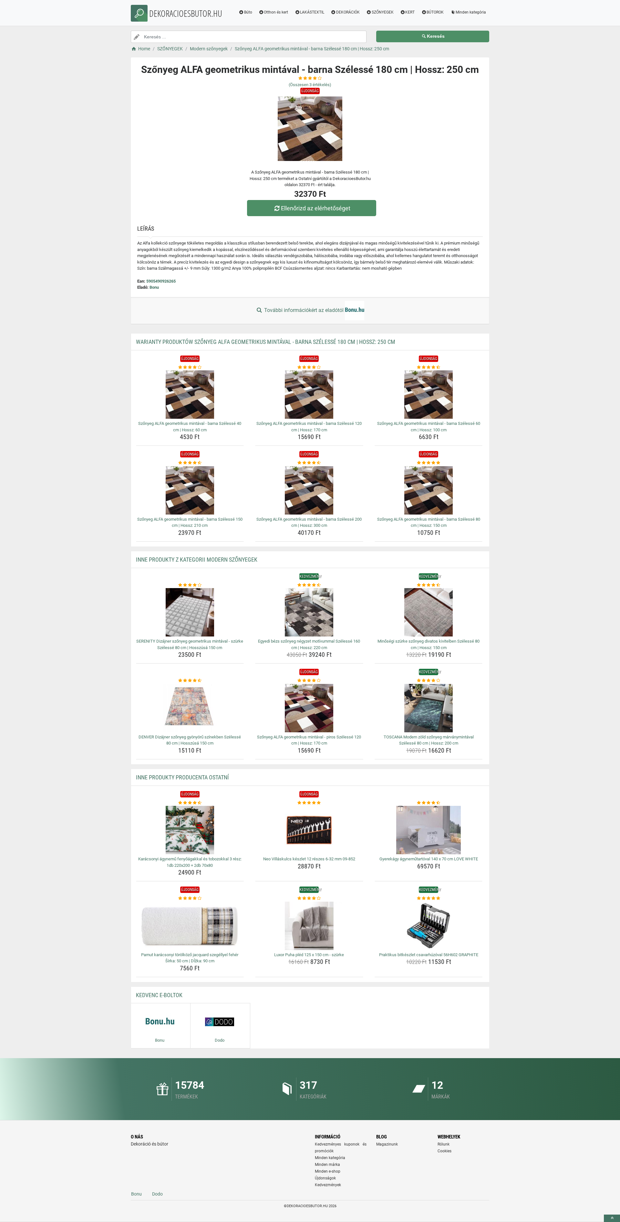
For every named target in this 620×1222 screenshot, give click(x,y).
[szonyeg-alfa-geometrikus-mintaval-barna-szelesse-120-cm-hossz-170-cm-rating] (309, 367)
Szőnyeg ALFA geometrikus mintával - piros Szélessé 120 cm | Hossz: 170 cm (309, 740)
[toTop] (612, 1218)
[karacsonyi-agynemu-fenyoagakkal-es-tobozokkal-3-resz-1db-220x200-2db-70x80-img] (190, 830)
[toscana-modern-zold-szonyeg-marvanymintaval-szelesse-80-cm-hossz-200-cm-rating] (428, 680)
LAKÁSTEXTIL (312, 12)
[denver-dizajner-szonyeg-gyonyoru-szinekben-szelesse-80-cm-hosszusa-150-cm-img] (190, 708)
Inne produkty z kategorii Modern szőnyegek (196, 559)
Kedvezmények (328, 1185)
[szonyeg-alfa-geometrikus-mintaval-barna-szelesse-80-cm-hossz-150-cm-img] (428, 490)
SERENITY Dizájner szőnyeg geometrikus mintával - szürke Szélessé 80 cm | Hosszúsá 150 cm (189, 644)
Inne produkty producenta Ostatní (182, 777)
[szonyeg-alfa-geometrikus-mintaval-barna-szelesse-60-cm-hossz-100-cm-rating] (428, 367)
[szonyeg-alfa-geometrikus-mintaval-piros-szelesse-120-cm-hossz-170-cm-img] (309, 708)
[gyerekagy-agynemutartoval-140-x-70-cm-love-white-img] (428, 830)
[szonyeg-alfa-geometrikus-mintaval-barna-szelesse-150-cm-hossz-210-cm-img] (190, 490)
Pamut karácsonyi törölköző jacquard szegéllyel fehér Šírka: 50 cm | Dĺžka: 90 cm (189, 958)
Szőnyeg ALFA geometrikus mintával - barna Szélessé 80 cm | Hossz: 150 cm (428, 522)
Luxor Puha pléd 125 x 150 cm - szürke (309, 954)
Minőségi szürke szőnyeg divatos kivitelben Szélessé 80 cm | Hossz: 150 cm (428, 644)
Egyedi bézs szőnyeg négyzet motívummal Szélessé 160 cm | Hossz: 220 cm (309, 644)
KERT (410, 12)
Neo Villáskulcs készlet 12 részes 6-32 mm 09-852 (309, 858)
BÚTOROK (435, 12)
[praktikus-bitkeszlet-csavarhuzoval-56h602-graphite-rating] (428, 898)
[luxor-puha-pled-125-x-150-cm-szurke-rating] (309, 898)
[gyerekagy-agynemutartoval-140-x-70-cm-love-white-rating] (428, 803)
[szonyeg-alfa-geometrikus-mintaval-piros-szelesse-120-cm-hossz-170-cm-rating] (309, 680)
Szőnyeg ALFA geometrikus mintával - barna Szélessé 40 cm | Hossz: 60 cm (189, 426)
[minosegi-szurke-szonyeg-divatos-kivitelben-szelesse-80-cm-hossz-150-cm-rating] (428, 585)
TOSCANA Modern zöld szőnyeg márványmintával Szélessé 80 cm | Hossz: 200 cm (429, 740)
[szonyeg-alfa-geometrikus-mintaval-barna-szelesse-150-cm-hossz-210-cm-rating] (190, 463)
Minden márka (327, 1164)
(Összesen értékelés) (310, 84)
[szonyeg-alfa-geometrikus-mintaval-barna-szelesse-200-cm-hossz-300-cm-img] (309, 490)
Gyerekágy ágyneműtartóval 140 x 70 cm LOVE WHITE (428, 858)
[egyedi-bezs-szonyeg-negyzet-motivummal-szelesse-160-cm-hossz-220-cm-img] (309, 612)
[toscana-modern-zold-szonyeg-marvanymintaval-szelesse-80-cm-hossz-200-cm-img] (428, 708)
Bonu (154, 287)
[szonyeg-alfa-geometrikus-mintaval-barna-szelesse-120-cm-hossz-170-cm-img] (309, 394)
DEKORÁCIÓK (348, 12)
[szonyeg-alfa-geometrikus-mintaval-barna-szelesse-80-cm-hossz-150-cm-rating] (428, 463)
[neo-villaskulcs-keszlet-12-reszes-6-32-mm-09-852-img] (309, 830)
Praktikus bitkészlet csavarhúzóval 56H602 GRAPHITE (428, 954)
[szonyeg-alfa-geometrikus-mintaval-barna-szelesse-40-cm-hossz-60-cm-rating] (190, 367)
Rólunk (444, 1144)
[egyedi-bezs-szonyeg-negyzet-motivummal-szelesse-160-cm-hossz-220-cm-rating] (309, 585)
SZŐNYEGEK (383, 12)
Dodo (157, 1194)
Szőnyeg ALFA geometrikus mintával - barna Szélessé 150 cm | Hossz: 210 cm (190, 522)
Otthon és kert (276, 12)
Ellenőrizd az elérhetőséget (315, 208)
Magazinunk (387, 1144)
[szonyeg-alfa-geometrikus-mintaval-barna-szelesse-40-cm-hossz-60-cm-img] (190, 394)
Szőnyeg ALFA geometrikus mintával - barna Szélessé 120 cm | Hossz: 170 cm (309, 426)
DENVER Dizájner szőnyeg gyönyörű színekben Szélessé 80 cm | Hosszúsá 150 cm (190, 740)
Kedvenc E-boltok (159, 995)
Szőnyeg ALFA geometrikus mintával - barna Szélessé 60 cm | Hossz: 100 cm (428, 426)
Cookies (444, 1151)
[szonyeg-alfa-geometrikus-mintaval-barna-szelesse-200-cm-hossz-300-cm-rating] (309, 463)
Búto (248, 12)
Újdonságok (325, 1178)
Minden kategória (471, 12)
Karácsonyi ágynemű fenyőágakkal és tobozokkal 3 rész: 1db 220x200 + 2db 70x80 (190, 862)
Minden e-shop (327, 1171)
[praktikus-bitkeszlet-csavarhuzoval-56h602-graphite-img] (428, 926)
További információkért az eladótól (304, 310)
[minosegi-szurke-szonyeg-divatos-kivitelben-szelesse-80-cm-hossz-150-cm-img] (428, 612)
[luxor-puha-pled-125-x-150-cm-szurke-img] (309, 926)
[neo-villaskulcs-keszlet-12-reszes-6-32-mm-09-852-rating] (309, 803)
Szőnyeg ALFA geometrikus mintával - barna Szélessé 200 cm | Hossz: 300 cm (309, 522)
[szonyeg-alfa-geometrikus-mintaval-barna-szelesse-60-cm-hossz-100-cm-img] (428, 394)
